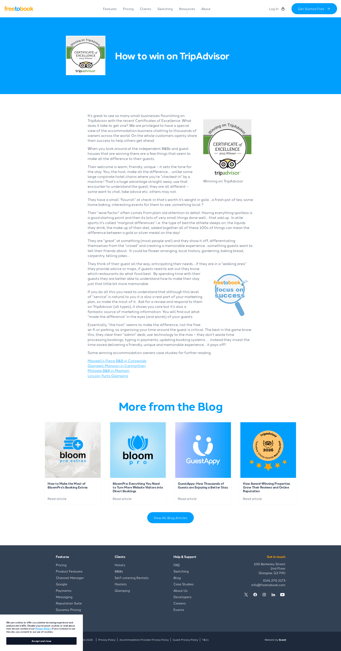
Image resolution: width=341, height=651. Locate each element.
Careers (179, 603)
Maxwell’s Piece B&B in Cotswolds (117, 360)
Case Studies (183, 584)
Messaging (64, 597)
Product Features (69, 571)
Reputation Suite (69, 603)
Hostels (121, 584)
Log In (274, 9)
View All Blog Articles (170, 518)
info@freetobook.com (268, 585)
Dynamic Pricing (68, 609)
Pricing (61, 565)
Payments (63, 590)
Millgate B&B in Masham (108, 370)
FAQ (176, 565)
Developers (182, 597)
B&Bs (119, 571)
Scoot (282, 640)
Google (61, 584)
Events (178, 609)
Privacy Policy (43, 628)
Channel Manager (70, 577)
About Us (180, 590)
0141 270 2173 (274, 580)
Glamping (122, 590)
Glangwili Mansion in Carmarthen (117, 365)
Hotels (120, 565)
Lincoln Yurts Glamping (108, 375)
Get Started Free (311, 9)
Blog (177, 577)
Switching (181, 571)
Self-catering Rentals (132, 577)
